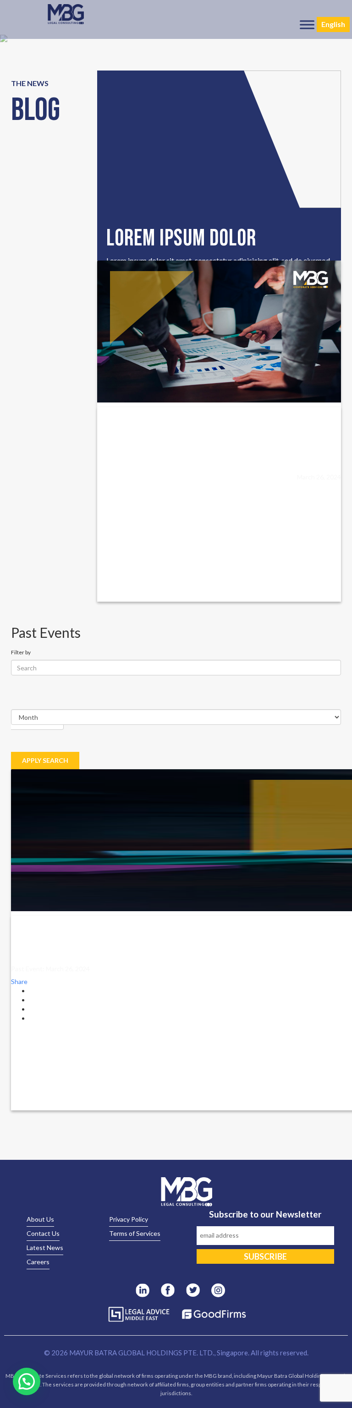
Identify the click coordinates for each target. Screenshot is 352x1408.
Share (19, 981)
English (333, 24)
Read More (123, 480)
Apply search (45, 760)
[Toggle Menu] (307, 24)
